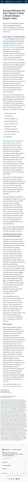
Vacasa (6, 39)
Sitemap (11, 473)
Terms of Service (24, 473)
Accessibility (9, 475)
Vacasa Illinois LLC (4, 410)
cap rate (11, 55)
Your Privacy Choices (16, 475)
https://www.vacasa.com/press (12, 386)
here (20, 231)
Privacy (17, 473)
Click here (12, 402)
